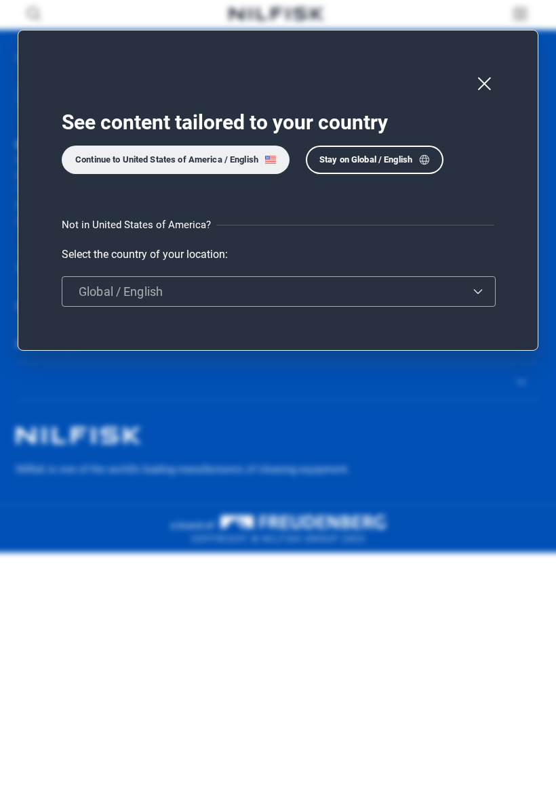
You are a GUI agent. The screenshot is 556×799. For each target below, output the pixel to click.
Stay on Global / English (365, 159)
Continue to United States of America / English (166, 159)
